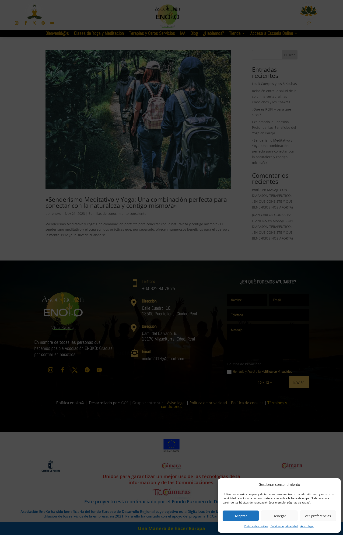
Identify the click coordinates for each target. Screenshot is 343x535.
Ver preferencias (318, 516)
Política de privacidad (284, 526)
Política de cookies (256, 526)
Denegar (279, 516)
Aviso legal (307, 526)
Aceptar (241, 516)
